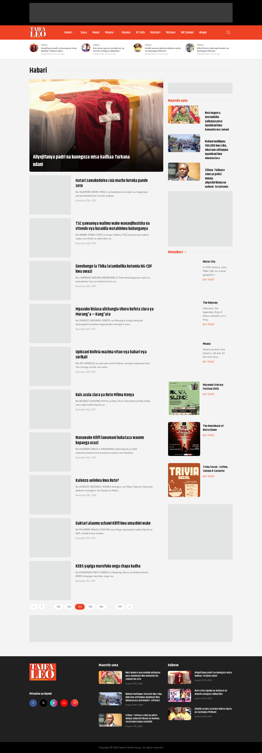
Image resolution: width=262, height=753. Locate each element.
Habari (68, 32)
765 (91, 606)
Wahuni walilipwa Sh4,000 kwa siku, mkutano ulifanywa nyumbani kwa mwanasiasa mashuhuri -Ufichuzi (143, 697)
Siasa (84, 32)
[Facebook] (33, 703)
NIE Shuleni (187, 32)
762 (58, 606)
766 (101, 606)
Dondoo (126, 32)
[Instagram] (74, 703)
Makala (109, 32)
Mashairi (155, 32)
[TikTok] (53, 703)
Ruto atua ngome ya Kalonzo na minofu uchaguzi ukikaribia (108, 49)
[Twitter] (43, 703)
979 (120, 606)
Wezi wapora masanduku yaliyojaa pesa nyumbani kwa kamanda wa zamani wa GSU (142, 675)
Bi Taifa (140, 32)
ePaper (203, 32)
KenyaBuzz (175, 252)
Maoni (96, 32)
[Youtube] (64, 703)
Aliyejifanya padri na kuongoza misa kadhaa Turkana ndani (59, 49)
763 (69, 606)
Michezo (170, 32)
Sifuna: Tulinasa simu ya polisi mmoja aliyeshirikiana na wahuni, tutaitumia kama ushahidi (142, 718)
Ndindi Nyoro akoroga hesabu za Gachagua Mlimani (213, 49)
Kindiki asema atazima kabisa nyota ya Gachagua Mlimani (163, 49)
